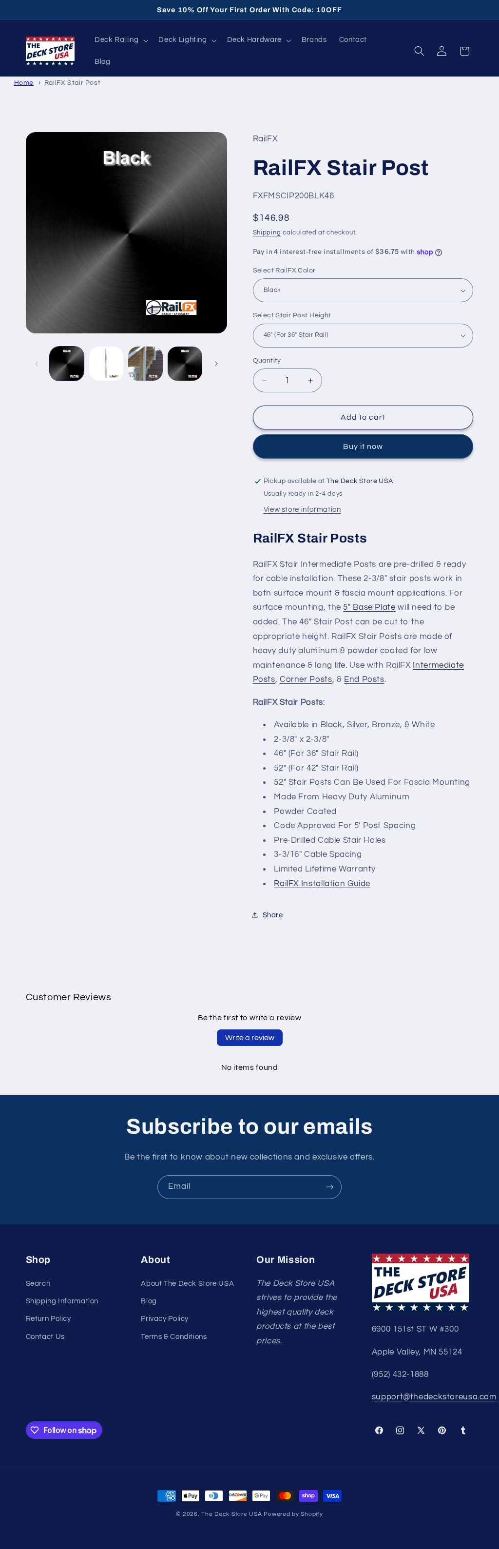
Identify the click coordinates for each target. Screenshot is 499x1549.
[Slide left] (36, 363)
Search (38, 1283)
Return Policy (48, 1318)
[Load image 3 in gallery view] (145, 364)
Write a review (249, 1038)
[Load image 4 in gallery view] (185, 364)
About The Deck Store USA (187, 1283)
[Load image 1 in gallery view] (67, 364)
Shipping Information (62, 1301)
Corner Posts (306, 679)
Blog (149, 1301)
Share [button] (273, 915)
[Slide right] (216, 363)
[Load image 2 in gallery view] (106, 364)
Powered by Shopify (293, 1514)
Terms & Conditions (174, 1336)
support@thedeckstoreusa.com (434, 1397)
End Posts (364, 679)
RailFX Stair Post (72, 82)
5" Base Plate (369, 607)
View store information (302, 509)
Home (24, 82)
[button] (120, 40)
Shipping (267, 233)
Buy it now (363, 446)
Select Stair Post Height (292, 315)
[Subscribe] (330, 1187)
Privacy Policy (165, 1318)
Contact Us (45, 1336)
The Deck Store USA (231, 1514)
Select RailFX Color (284, 270)
